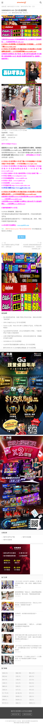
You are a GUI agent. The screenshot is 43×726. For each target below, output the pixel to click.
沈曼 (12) (31, 696)
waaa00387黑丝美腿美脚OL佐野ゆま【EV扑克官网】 (19, 344)
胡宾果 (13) (19, 696)
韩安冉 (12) (19, 699)
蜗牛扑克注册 (27, 714)
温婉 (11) (18, 703)
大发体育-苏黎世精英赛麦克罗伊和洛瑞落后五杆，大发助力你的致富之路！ (32, 246)
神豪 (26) (4, 686)
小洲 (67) (18, 679)
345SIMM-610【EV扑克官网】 (12, 341)
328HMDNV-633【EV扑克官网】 (15, 10)
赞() (22, 237)
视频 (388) (18, 673)
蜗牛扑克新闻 (8, 539)
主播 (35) (4, 683)
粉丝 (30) (31, 683)
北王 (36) (31, 679)
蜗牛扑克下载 (15, 714)
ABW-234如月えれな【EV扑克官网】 (14, 322)
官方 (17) (31, 693)
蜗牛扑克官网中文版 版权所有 (30, 721)
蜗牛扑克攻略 (27, 537)
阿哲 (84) (4, 676)
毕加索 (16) (5, 696)
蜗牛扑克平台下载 (26, 6)
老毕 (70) (4, 679)
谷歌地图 (26, 722)
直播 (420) (5, 673)
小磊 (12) (31, 699)
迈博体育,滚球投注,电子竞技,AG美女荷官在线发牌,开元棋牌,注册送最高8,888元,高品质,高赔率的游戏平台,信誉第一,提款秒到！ (22, 56)
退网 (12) (4, 699)
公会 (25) (31, 686)
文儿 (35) (18, 683)
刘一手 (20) (5, 693)
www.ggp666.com (23, 225)
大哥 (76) (18, 676)
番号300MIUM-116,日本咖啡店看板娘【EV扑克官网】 (19, 348)
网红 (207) (31, 673)
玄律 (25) (18, 686)
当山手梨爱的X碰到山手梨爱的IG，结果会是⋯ (10, 245)
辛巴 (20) (31, 689)
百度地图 (21, 722)
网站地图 (16, 722)
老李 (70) (31, 676)
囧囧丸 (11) (32, 703)
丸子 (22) (18, 689)
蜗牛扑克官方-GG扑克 (21, 3)
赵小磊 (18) (19, 693)
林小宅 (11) (5, 703)
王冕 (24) (4, 689)
